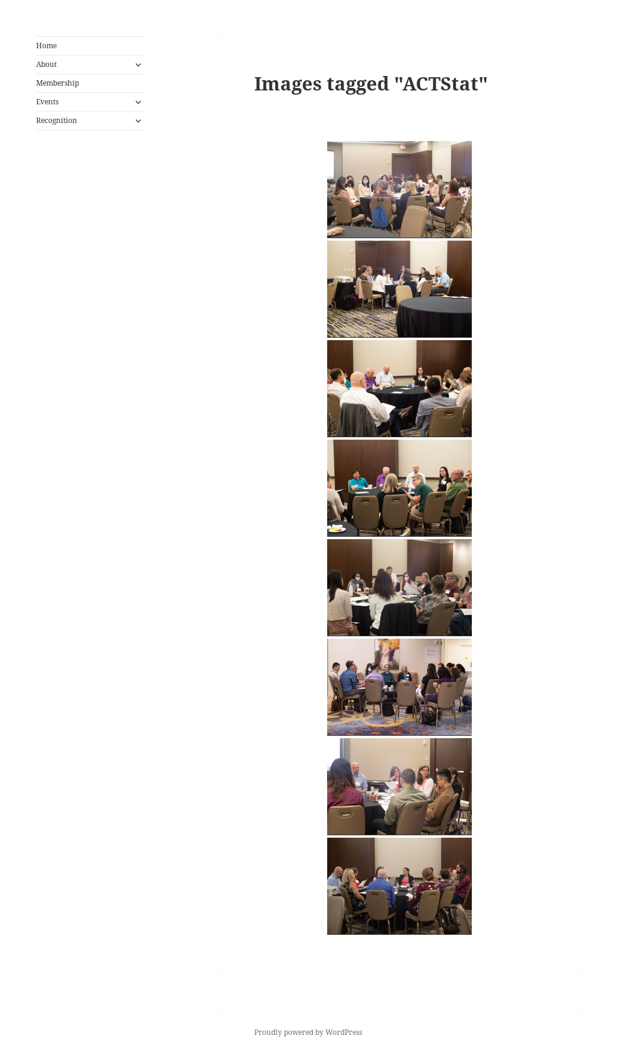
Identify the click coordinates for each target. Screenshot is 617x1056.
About (46, 64)
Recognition (56, 120)
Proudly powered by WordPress (308, 1032)
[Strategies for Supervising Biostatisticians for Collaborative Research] (399, 189)
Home (46, 45)
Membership (57, 83)
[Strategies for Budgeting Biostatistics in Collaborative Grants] (399, 289)
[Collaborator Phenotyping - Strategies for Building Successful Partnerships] (399, 687)
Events (47, 101)
